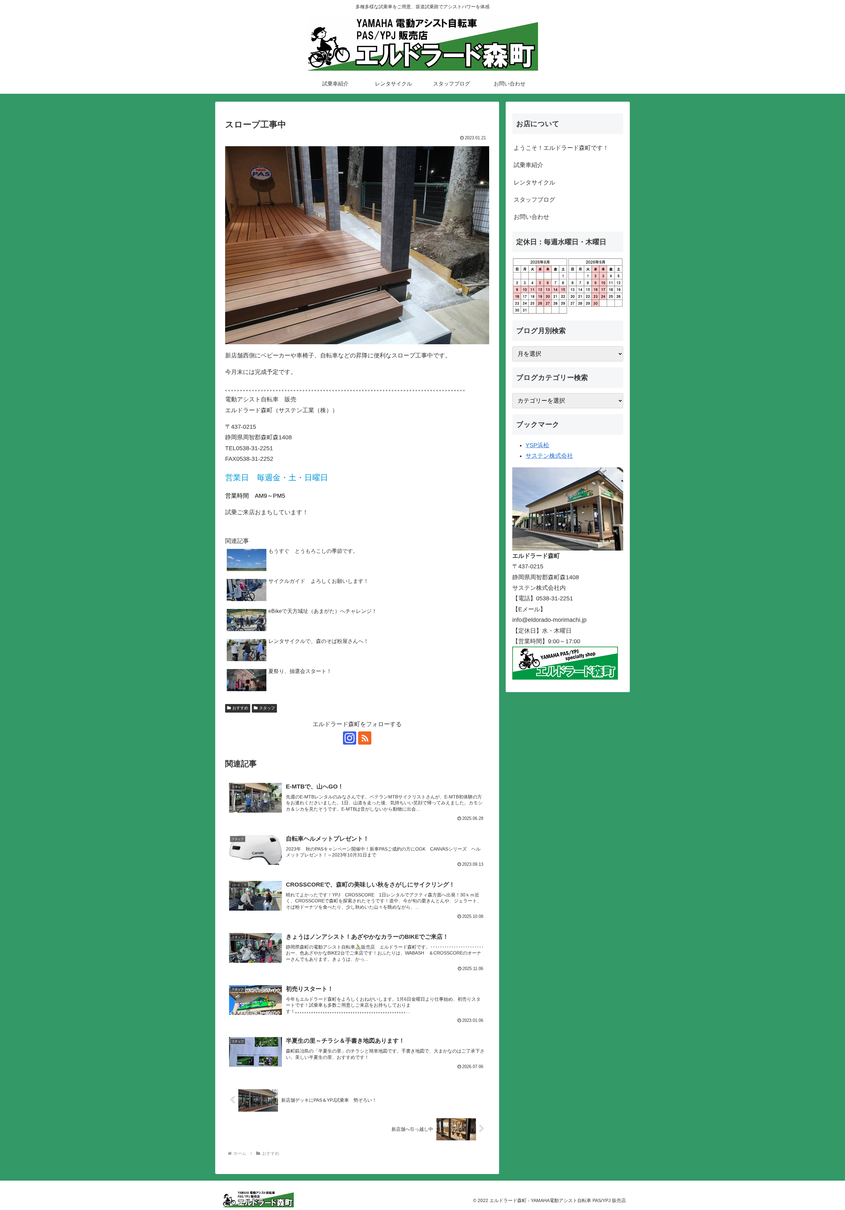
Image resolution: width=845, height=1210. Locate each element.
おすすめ (240, 708)
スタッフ (267, 708)
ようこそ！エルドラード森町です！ (561, 148)
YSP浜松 (537, 445)
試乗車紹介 (528, 165)
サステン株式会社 (549, 456)
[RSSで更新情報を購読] (364, 738)
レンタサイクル (534, 182)
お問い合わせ (531, 217)
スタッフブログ (534, 199)
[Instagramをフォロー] (349, 738)
